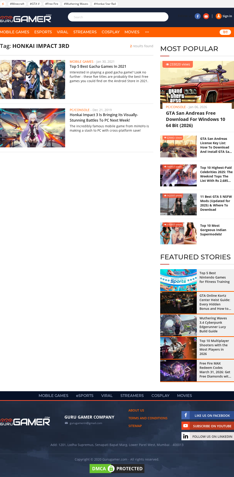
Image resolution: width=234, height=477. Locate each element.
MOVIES (132, 32)
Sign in (227, 16)
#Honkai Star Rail (105, 4)
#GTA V (35, 4)
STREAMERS (85, 32)
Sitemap (135, 426)
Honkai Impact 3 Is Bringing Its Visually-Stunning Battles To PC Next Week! (104, 117)
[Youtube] (206, 16)
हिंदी (225, 32)
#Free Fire (51, 4)
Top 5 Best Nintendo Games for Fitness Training (214, 277)
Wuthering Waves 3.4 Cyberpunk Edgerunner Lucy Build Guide (213, 324)
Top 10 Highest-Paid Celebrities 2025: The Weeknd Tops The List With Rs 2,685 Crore (216, 174)
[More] (147, 32)
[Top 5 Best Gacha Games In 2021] (32, 79)
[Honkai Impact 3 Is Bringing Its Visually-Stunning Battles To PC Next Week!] (32, 127)
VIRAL (62, 32)
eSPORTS (43, 32)
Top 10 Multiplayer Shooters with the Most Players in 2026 (214, 347)
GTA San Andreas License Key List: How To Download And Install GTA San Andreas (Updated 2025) (215, 145)
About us (136, 410)
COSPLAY (111, 32)
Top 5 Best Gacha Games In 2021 (98, 66)
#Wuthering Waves (76, 4)
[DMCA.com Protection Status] (117, 473)
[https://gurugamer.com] (25, 421)
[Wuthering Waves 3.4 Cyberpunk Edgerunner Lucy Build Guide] (178, 325)
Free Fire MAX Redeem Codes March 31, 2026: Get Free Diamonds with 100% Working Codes (215, 369)
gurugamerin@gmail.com (86, 423)
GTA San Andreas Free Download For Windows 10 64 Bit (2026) (195, 119)
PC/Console (176, 107)
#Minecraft (17, 4)
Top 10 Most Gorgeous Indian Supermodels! (213, 229)
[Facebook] (198, 16)
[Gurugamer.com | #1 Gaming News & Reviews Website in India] (26, 18)
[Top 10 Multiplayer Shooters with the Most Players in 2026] (178, 348)
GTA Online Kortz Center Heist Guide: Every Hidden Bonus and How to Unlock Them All (214, 302)
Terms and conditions (148, 418)
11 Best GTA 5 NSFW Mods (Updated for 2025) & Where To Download (216, 203)
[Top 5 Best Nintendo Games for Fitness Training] (178, 280)
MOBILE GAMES (53, 396)
